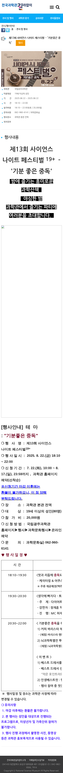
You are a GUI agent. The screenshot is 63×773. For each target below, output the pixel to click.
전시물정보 (55, 18)
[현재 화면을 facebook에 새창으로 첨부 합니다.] (3, 30)
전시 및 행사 (7, 18)
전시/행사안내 (7, 26)
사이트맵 (52, 7)
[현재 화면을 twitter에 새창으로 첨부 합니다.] (8, 30)
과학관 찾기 (23, 18)
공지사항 (39, 18)
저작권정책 (52, 760)
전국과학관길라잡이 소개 (16, 760)
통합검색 (58, 7)
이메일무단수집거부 (36, 760)
